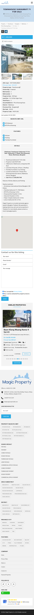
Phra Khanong (7, 493)
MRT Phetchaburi (19, 435)
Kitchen (27, 542)
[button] (30, 58)
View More (17, 363)
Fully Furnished (18, 542)
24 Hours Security (6, 539)
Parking (4, 545)
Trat (13, 531)
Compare (17, 354)
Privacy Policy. (18, 291)
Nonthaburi (21, 522)
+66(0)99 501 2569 (9, 397)
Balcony (27, 539)
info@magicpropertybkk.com (11, 401)
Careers (3, 567)
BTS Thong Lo (6, 435)
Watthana (16, 514)
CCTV (3, 542)
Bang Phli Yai (15, 484)
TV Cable (22, 545)
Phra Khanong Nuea (20, 493)
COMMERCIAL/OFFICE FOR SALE (9, 465)
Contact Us (4, 570)
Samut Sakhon (5, 531)
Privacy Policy (4, 559)
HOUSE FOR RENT (5, 474)
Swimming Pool (13, 545)
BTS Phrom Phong (21, 432)
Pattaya (13, 525)
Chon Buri (12, 522)
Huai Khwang (25, 505)
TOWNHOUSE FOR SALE (7, 459)
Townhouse (15, 87)
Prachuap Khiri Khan (7, 528)
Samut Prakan (18, 528)
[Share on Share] (6, 31)
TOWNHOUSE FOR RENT (7, 471)
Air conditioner (18, 539)
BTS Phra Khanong (7, 432)
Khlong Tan (26, 484)
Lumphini (19, 490)
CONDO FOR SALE (5, 453)
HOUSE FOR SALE (5, 456)
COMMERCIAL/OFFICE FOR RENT (9, 477)
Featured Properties (6, 574)
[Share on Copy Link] (2, 31)
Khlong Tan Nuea (7, 487)
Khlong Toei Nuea (7, 490)
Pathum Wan (17, 508)
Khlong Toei (19, 487)
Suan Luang (6, 496)
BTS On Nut (5, 429)
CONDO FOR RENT (6, 468)
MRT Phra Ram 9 (6, 438)
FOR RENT (3, 450)
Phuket (20, 525)
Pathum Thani (5, 525)
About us (3, 563)
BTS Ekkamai (17, 426)
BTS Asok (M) (6, 426)
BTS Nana (27, 426)
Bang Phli (15, 505)
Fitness (9, 542)
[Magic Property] (4, 2)
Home (2, 555)
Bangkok (14, 107)
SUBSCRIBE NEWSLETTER (7, 406)
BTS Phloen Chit (16, 429)
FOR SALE (3, 446)
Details (26, 354)
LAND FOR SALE (5, 462)
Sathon (27, 511)
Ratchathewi (18, 511)
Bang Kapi (5, 484)
